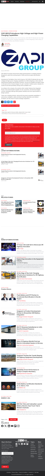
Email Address (8, 130)
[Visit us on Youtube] (12, 425)
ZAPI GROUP (7, 46)
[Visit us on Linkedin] (9, 425)
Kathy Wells (7, 43)
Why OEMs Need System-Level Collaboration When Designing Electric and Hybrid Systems (7, 204)
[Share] (5, 102)
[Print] (2, 102)
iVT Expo (21, 248)
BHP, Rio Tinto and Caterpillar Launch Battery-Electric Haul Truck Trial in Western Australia (29, 405)
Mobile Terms (36, 141)
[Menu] (42, 1)
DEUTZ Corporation (23, 331)
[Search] (39, 1)
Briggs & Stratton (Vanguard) (26, 316)
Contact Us (31, 472)
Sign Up (9, 144)
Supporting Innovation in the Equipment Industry (13, 154)
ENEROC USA (22, 387)
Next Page (13, 419)
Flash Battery (22, 300)
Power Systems (13, 31)
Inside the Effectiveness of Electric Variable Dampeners (7, 211)
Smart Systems (20, 243)
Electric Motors (21, 368)
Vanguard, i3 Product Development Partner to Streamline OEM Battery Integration (17, 178)
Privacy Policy (10, 142)
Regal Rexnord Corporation (25, 373)
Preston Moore (6, 289)
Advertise (9, 472)
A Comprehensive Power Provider (29, 203)
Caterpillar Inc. (22, 409)
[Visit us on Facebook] (2, 425)
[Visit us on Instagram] (18, 425)
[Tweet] (11, 102)
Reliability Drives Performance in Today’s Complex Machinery (28, 370)
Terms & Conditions (23, 472)
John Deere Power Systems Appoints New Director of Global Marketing (29, 211)
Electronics (4, 31)
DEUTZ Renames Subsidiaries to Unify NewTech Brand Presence (29, 328)
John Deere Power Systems (25, 278)
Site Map (36, 472)
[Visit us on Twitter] (5, 425)
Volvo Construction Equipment (26, 345)
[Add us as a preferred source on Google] (14, 102)
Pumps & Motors (26, 200)
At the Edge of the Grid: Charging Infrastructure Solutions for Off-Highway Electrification (18, 162)
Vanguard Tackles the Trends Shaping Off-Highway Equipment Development (29, 356)
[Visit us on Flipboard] (15, 425)
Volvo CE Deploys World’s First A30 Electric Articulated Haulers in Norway (30, 342)
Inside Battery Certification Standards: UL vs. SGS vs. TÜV (29, 385)
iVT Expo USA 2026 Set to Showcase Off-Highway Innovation (30, 245)
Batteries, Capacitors (22, 271)
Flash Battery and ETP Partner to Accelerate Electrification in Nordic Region (29, 297)
